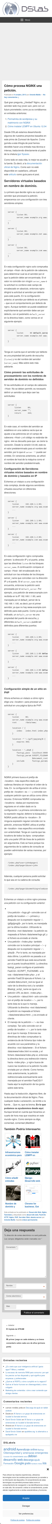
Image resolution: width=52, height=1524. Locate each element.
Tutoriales (8, 1214)
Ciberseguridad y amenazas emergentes (25, 1452)
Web (8, 1306)
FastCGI (42, 1214)
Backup (41, 1449)
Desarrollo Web (35, 1212)
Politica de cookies (18, 1520)
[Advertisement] (26, 50)
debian (32, 1456)
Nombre (9, 1285)
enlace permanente (29, 1219)
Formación (8, 1463)
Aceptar (26, 1498)
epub (37, 1459)
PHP (16, 1217)
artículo (13, 174)
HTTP (6, 1217)
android (9, 1449)
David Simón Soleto (13, 1419)
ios (44, 1463)
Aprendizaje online (27, 1449)
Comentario (11, 1247)
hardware (34, 1464)
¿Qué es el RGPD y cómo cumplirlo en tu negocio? (26, 1381)
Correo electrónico (13, 1295)
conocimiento (18, 1456)
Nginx (44, 1212)
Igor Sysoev (23, 154)
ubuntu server (36, 1217)
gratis (28, 1463)
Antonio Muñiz (35, 94)
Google (19, 1463)
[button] (47, 1469)
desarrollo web (32, 1214)
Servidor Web (24, 1217)
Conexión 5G (7, 1456)
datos (25, 1456)
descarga (28, 1459)
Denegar (26, 1505)
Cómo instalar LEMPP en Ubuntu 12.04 (27, 126)
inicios (40, 1464)
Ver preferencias (26, 1513)
